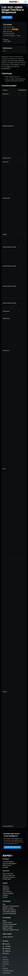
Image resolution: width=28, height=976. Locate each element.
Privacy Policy (6, 961)
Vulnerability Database (9, 911)
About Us (5, 886)
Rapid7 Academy (8, 928)
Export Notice (6, 964)
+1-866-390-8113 (8, 937)
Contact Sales (7, 879)
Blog (4, 904)
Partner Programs (8, 893)
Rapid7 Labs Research (9, 910)
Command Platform (8, 861)
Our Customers (7, 891)
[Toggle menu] (25, 2)
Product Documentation (10, 924)
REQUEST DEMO (7, 17)
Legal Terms (5, 959)
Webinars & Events (8, 908)
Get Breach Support (9, 877)
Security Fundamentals (9, 913)
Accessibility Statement (8, 970)
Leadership (6, 888)
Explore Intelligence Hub (12, 847)
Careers (5, 897)
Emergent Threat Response (11, 906)
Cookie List (5, 968)
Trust (4, 966)
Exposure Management (9, 863)
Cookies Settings (7, 972)
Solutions (5, 867)
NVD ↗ (5, 50)
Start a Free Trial (8, 873)
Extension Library (8, 926)
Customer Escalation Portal (11, 930)
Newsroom (6, 890)
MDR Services (7, 865)
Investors (5, 895)
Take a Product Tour (9, 875)
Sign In (5, 920)
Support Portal (7, 922)
